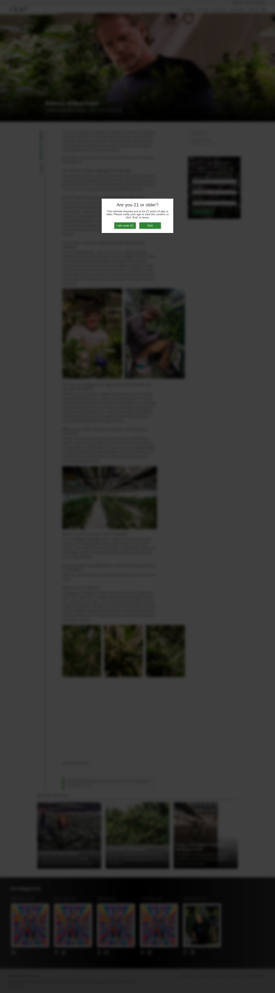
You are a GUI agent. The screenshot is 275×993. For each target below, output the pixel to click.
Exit (150, 225)
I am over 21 (125, 225)
